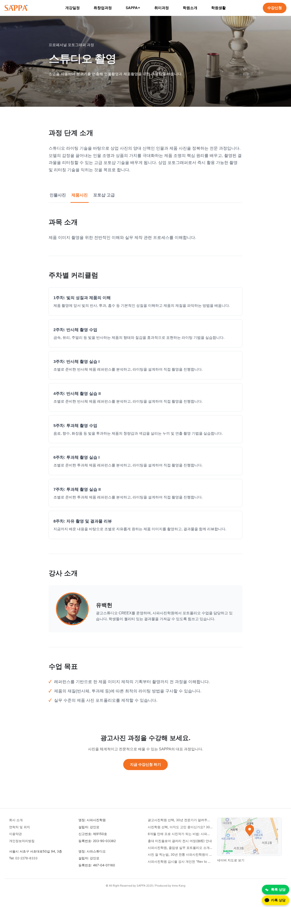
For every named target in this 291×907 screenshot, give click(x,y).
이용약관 (15, 834)
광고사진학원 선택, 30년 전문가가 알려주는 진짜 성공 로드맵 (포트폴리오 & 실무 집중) (180, 820)
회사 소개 (16, 820)
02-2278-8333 (26, 858)
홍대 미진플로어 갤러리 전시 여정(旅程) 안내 (180, 841)
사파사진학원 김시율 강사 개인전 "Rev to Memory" (180, 861)
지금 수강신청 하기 (145, 764)
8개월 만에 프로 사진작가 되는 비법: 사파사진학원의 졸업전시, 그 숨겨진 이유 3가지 (180, 834)
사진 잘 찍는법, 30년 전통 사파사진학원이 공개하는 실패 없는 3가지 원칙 (180, 854)
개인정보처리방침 (22, 841)
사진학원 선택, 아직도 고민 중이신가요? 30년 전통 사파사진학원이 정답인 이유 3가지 (180, 827)
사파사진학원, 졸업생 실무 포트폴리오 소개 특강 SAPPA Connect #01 (180, 848)
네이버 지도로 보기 (230, 860)
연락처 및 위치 (19, 827)
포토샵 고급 (104, 195)
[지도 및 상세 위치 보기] (249, 836)
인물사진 (58, 195)
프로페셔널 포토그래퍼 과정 (71, 44)
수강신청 (274, 7)
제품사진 (79, 195)
